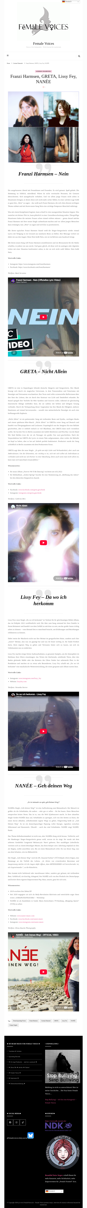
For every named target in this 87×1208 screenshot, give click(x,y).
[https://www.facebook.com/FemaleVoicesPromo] (10, 1122)
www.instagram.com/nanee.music (31, 922)
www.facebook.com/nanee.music (30, 919)
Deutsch (51, 1191)
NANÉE (73, 1021)
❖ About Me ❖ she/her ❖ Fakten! (19, 1067)
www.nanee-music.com (25, 916)
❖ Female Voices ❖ (15, 1073)
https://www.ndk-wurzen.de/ (55, 1121)
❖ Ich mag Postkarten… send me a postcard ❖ (23, 1062)
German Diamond (45, 1021)
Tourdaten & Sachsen (15, 1051)
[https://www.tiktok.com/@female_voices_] (23, 1122)
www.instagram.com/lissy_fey (30, 678)
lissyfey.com (22, 682)
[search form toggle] (79, 56)
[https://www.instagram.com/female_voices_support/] (16, 1122)
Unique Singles (13, 1025)
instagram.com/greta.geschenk (30, 493)
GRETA (56, 1021)
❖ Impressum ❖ (14, 1078)
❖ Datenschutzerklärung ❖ (17, 1083)
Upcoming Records (14, 1056)
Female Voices (43, 43)
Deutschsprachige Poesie (19, 1021)
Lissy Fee (64, 1021)
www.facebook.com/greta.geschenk (31, 490)
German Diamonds (43, 71)
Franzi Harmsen (33, 1021)
